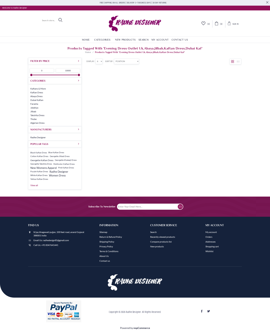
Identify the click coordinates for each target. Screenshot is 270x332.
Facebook (202, 312)
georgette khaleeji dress (66, 160)
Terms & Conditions (108, 251)
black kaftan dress (38, 152)
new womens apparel (43, 167)
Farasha (34, 103)
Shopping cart (212, 246)
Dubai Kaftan (36, 100)
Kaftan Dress (36, 92)
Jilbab (33, 111)
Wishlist (209, 251)
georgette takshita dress (41, 164)
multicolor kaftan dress (64, 164)
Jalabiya (34, 107)
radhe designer (59, 171)
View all (34, 185)
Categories (102, 39)
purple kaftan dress (39, 171)
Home (88, 52)
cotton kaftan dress (39, 156)
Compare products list (161, 241)
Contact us (180, 39)
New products (125, 39)
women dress (57, 175)
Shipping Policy (106, 241)
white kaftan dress (39, 175)
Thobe (33, 119)
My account (160, 39)
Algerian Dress (37, 122)
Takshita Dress (37, 115)
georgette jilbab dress (60, 156)
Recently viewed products (162, 236)
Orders (208, 236)
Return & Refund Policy (110, 236)
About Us (104, 256)
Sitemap (103, 232)
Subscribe (180, 207)
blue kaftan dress (56, 152)
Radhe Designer (38, 137)
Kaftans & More (38, 88)
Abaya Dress (36, 96)
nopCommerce (141, 327)
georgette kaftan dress (41, 160)
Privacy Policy (106, 246)
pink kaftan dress (66, 168)
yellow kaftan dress (39, 179)
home (86, 39)
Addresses (210, 241)
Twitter (209, 312)
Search (144, 39)
